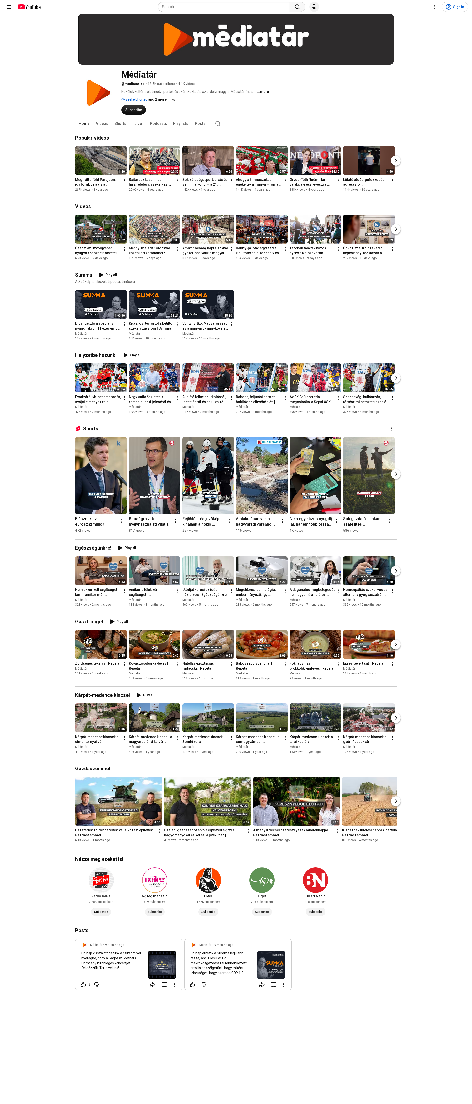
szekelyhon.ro (136, 99)
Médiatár (81, 333)
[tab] (84, 123)
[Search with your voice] (314, 7)
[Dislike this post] (97, 985)
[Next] (396, 161)
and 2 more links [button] (161, 99)
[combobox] (225, 7)
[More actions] (124, 180)
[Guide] (9, 7)
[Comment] (164, 985)
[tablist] (236, 123)
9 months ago (114, 945)
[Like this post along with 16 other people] (83, 985)
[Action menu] (174, 985)
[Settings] (435, 7)
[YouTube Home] (29, 7)
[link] (128, 966)
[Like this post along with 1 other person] (192, 985)
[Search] (297, 7)
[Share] (153, 985)
